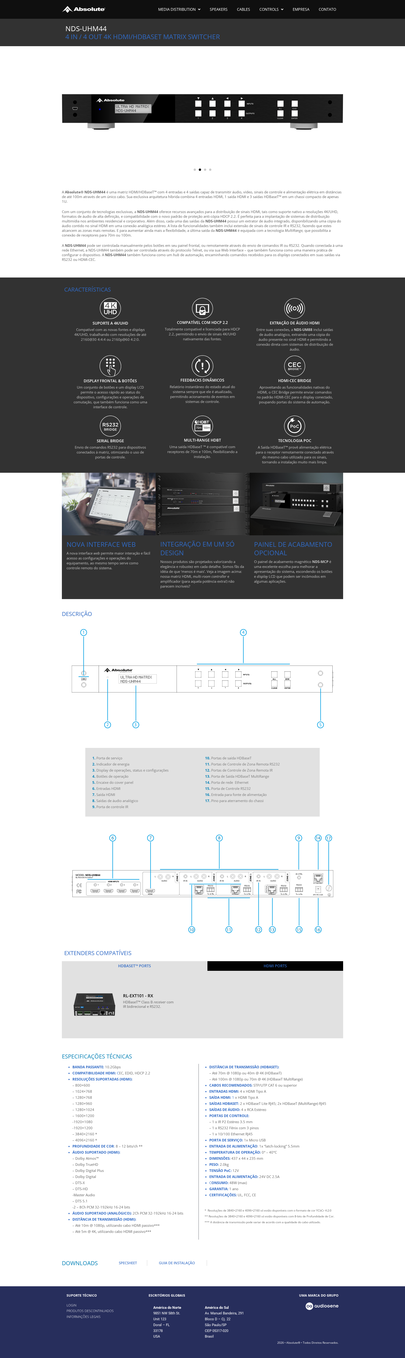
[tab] (134, 966)
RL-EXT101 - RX (138, 995)
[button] (195, 170)
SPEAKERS (219, 9)
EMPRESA (301, 9)
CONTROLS (269, 9)
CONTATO (327, 9)
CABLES (243, 9)
